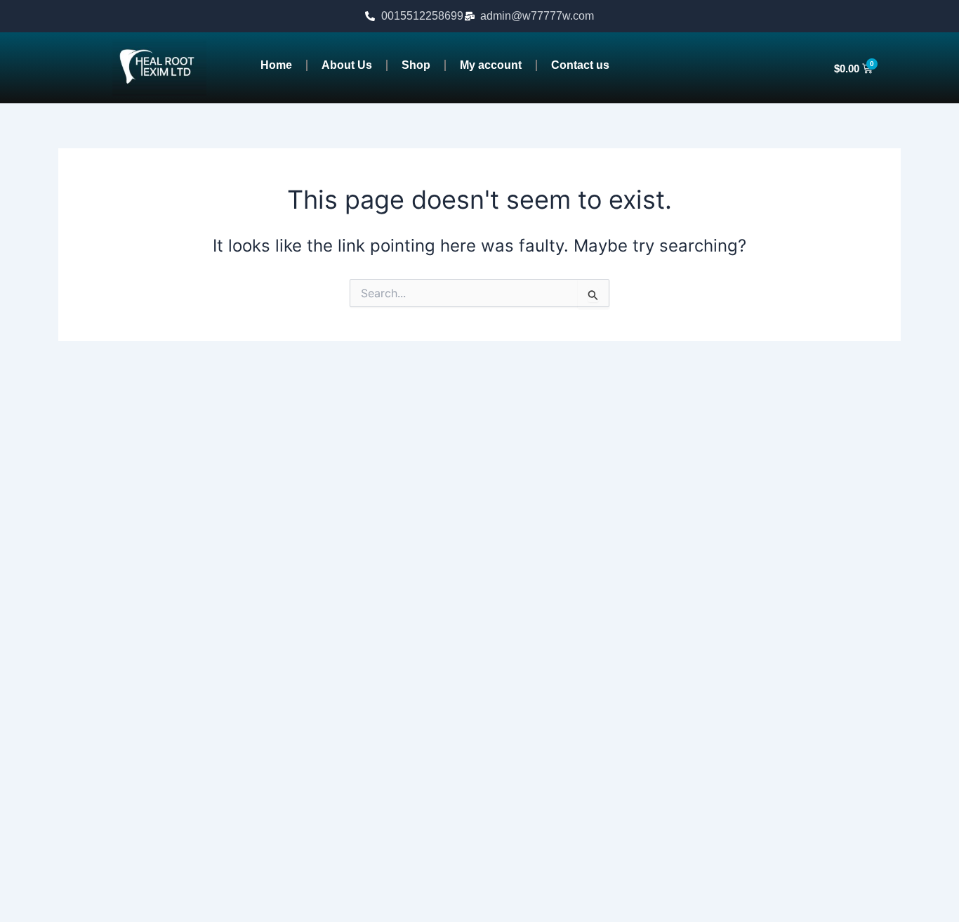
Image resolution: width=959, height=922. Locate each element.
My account (491, 65)
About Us (347, 65)
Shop (416, 65)
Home (276, 65)
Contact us (580, 65)
